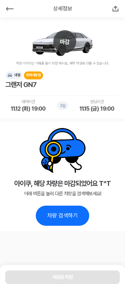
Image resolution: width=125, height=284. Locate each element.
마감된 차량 (62, 277)
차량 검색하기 (62, 215)
